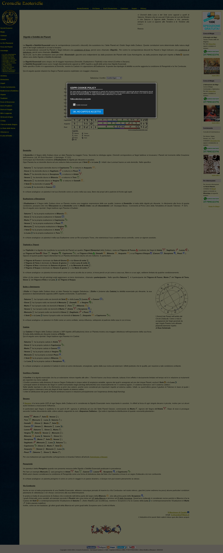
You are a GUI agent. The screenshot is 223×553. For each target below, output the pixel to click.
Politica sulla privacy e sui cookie (80, 99)
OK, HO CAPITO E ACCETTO (87, 112)
